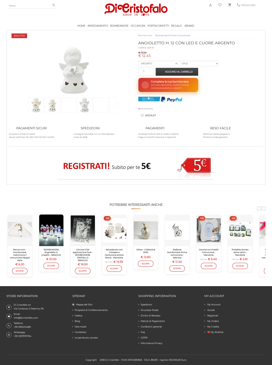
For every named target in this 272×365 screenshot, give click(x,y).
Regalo (176, 25)
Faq (143, 332)
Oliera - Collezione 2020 (145, 250)
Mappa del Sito (84, 304)
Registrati (212, 315)
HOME (81, 25)
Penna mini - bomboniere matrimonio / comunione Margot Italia (20, 255)
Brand (189, 25)
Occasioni (138, 25)
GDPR (144, 337)
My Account (214, 304)
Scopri (20, 271)
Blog (77, 321)
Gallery (78, 315)
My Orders (213, 321)
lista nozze (80, 326)
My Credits (213, 326)
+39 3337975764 (22, 336)
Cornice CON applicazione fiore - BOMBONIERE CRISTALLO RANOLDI (83, 255)
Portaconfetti (158, 25)
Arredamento (98, 25)
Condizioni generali (151, 326)
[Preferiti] (219, 5)
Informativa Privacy (151, 343)
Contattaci (80, 332)
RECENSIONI (146, 109)
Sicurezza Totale (149, 310)
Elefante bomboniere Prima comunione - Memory (177, 253)
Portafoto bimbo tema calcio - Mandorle (240, 252)
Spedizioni (146, 304)
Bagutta (19, 35)
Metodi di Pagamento (153, 321)
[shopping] (229, 5)
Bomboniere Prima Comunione (172, 35)
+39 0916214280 (22, 327)
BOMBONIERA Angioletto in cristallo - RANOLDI (51, 252)
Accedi (211, 310)
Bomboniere (119, 25)
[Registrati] (136, 167)
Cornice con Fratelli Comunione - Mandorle (209, 252)
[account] (210, 5)
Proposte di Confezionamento (91, 310)
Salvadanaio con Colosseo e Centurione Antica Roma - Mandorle (114, 253)
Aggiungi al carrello (179, 71)
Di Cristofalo (112, 360)
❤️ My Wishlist (215, 332)
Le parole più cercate (86, 337)
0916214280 (248, 5)
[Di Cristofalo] (136, 4)
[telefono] (238, 5)
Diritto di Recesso (150, 315)
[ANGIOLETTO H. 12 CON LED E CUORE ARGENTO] (72, 35)
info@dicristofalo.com (26, 317)
